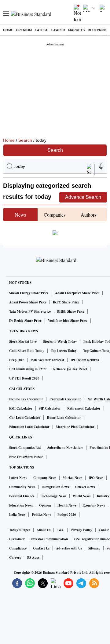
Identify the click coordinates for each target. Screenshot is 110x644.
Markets (76, 30)
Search (25, 140)
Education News (21, 505)
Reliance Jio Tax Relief (70, 369)
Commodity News (22, 487)
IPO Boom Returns (85, 360)
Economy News (93, 505)
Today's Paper (19, 530)
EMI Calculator (20, 408)
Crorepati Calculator (65, 399)
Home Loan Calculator (64, 417)
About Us (43, 530)
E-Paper (58, 30)
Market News (72, 478)
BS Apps (33, 557)
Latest (41, 30)
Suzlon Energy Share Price (29, 293)
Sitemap (94, 548)
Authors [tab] (88, 214)
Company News (44, 478)
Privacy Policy (81, 530)
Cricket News (85, 487)
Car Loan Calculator (24, 417)
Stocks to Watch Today (60, 341)
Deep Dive (16, 360)
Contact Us (41, 548)
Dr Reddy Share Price (25, 320)
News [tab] (20, 214)
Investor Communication (49, 539)
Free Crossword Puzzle (26, 457)
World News (81, 496)
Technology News (53, 496)
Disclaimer (17, 539)
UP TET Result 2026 (24, 378)
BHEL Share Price (70, 311)
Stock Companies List (25, 447)
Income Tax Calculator (26, 399)
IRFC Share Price (66, 302)
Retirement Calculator (84, 408)
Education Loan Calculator (29, 427)
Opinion (45, 505)
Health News (66, 505)
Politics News (41, 514)
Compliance (18, 548)
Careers (15, 557)
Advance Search (83, 197)
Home (8, 30)
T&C (60, 530)
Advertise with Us (69, 548)
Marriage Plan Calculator (75, 427)
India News (17, 514)
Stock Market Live (23, 341)
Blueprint (97, 30)
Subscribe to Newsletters (65, 447)
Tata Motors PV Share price (30, 311)
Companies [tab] (54, 214)
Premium (24, 30)
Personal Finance (22, 496)
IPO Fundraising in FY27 (28, 369)
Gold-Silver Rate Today (26, 351)
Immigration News (55, 487)
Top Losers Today (64, 351)
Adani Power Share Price (27, 302)
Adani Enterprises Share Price (77, 293)
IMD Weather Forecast (47, 360)
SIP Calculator (50, 408)
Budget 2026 (66, 514)
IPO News (96, 478)
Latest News (18, 478)
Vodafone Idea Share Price (67, 320)
